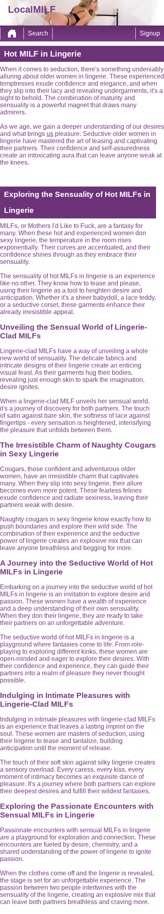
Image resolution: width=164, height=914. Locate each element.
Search (38, 33)
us (50, 133)
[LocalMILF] (11, 33)
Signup (150, 33)
